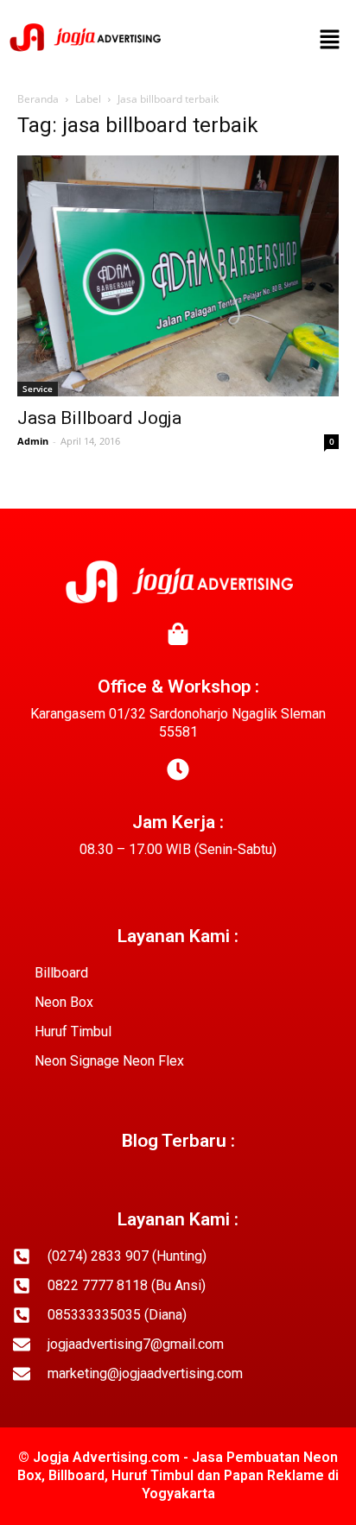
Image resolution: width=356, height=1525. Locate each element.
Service (37, 389)
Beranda (38, 99)
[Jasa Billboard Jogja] (178, 275)
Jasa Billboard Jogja (99, 418)
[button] (330, 41)
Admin (32, 440)
